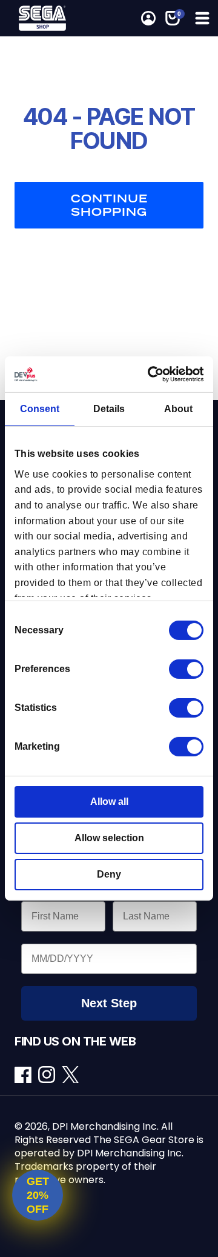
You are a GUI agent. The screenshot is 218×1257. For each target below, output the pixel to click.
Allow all (109, 801)
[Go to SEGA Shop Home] (46, 18)
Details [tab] (109, 409)
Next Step (109, 1003)
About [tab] (178, 409)
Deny (109, 874)
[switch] (186, 669)
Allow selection (109, 838)
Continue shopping (109, 205)
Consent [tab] (39, 409)
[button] (201, 18)
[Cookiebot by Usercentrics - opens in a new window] (153, 374)
